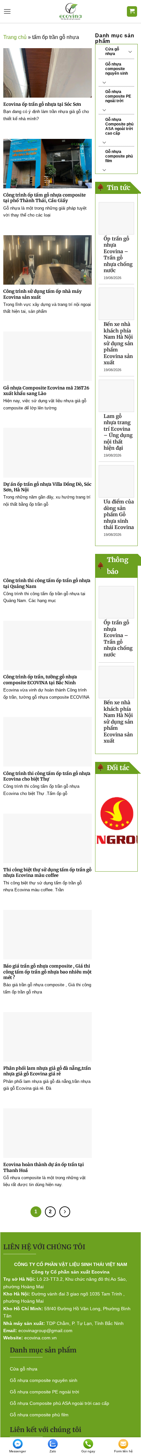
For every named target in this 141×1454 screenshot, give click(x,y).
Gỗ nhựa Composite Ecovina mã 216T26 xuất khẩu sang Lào (46, 391)
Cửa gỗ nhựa (112, 51)
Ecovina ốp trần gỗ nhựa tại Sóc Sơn (42, 104)
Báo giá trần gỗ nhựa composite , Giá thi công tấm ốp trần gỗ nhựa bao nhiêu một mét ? (47, 971)
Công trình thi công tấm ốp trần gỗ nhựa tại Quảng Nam (47, 583)
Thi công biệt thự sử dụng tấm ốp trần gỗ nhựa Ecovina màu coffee (47, 872)
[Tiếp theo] (64, 1211)
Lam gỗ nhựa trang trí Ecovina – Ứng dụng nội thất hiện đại (118, 432)
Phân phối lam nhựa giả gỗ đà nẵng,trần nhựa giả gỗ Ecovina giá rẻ (47, 1071)
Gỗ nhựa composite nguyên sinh (116, 69)
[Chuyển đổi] (130, 51)
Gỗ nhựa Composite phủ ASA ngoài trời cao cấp (119, 126)
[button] (7, 12)
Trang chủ (15, 37)
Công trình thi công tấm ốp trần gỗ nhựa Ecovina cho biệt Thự (47, 776)
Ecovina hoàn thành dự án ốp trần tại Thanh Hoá (43, 1167)
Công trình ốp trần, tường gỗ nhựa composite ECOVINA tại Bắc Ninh (40, 680)
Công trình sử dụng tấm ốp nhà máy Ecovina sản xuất (42, 294)
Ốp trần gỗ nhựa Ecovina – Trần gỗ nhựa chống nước (118, 255)
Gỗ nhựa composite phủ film (119, 156)
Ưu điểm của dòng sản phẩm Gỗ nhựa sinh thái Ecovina (119, 514)
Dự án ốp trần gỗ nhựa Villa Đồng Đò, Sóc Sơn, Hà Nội (47, 487)
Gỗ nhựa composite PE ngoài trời (118, 96)
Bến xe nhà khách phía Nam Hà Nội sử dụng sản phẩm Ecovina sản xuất (118, 343)
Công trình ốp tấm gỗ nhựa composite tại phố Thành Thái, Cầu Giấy (44, 198)
